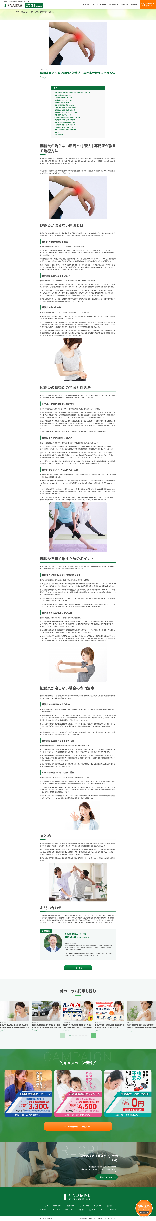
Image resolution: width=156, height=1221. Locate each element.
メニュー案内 (101, 4)
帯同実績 (43, 1210)
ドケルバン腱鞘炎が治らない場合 (65, 107)
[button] (93, 1035)
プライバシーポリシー (110, 1218)
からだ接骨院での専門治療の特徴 (65, 130)
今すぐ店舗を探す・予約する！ (78, 1126)
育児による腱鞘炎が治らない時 (64, 110)
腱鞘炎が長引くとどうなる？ (64, 100)
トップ (46, 1206)
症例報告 (134, 4)
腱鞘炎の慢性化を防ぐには (63, 102)
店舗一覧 (81, 1210)
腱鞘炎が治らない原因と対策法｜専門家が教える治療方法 (72, 93)
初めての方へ (57, 1206)
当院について (87, 4)
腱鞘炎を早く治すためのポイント (64, 115)
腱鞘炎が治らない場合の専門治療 (64, 122)
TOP (17, 12)
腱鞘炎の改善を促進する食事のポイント (67, 117)
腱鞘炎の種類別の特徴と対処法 (64, 105)
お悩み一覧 (112, 4)
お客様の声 (124, 4)
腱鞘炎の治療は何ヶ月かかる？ (64, 125)
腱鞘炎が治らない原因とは (62, 95)
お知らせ (113, 1210)
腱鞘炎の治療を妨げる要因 (63, 98)
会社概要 (92, 1210)
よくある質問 (84, 1206)
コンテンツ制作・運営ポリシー (87, 1218)
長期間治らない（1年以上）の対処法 (66, 112)
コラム (102, 1210)
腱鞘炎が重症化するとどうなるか (65, 127)
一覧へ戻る (78, 968)
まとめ (56, 132)
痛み (43, 77)
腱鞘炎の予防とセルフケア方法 (64, 120)
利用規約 (100, 1218)
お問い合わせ (58, 135)
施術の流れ (71, 1206)
